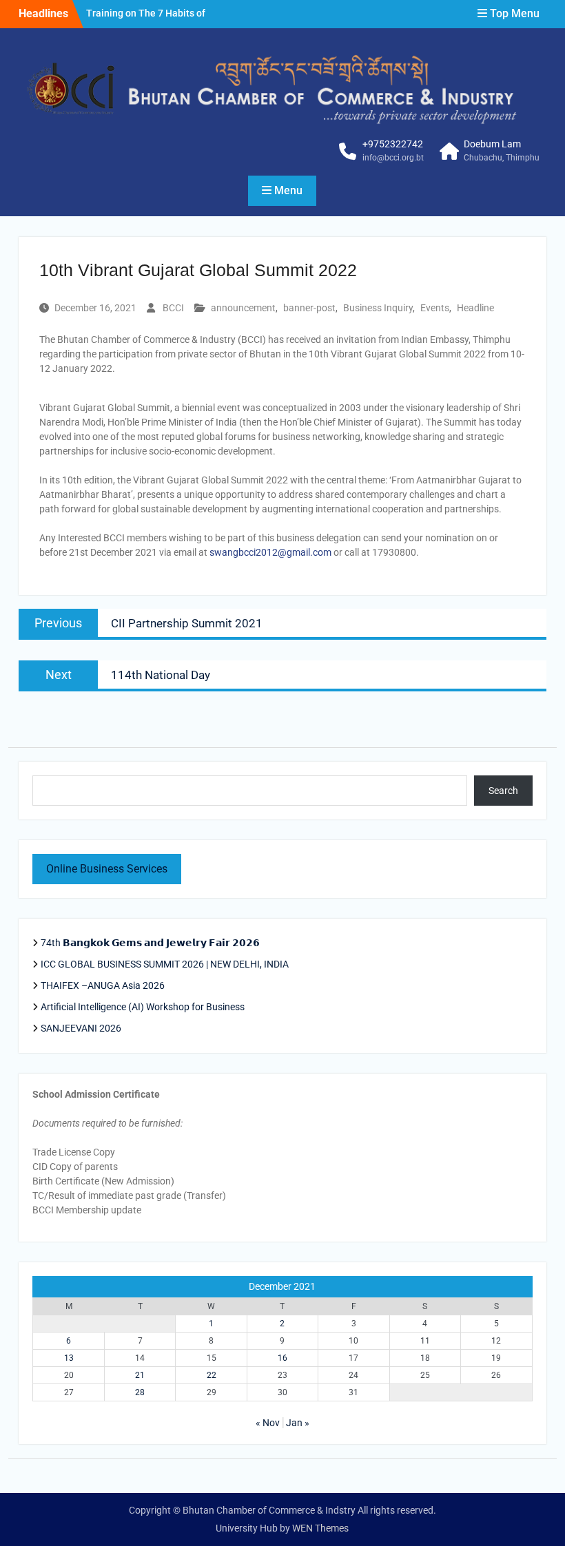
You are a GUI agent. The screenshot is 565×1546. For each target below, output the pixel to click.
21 (140, 1375)
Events (434, 307)
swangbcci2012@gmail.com (270, 552)
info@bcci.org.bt (393, 158)
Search (503, 790)
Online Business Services (106, 868)
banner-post (309, 307)
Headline (475, 307)
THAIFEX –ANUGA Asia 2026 (103, 985)
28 (140, 1392)
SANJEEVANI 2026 (81, 1028)
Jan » (297, 1422)
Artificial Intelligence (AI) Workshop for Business (143, 1006)
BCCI (173, 307)
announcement (243, 307)
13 (69, 1358)
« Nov (268, 1422)
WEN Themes (320, 1528)
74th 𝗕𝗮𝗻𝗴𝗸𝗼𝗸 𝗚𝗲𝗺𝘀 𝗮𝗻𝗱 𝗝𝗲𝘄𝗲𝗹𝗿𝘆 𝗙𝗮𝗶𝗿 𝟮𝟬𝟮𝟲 (151, 942)
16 (282, 1358)
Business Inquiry (378, 307)
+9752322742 (392, 143)
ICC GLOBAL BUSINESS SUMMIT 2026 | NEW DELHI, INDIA (165, 964)
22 (211, 1375)
